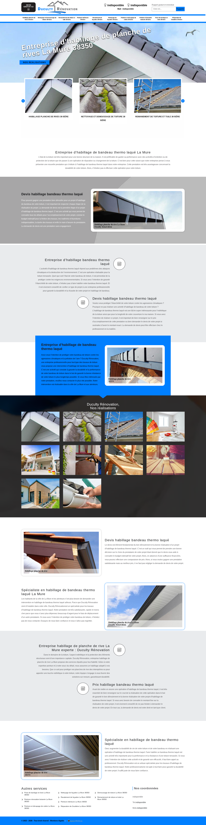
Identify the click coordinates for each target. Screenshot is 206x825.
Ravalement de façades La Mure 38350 (76, 797)
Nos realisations (34, 62)
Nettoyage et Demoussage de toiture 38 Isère (47, 18)
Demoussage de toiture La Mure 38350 (112, 793)
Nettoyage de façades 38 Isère (112, 18)
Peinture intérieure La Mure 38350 (74, 802)
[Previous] (23, 101)
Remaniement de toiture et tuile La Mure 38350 (110, 798)
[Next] (183, 101)
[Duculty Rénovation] (57, 7)
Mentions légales (57, 821)
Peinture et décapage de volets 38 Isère (128, 18)
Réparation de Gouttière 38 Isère (176, 18)
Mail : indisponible (125, 9)
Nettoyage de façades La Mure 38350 (75, 793)
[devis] (28, 9)
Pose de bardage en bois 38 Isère (161, 18)
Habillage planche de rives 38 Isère (29, 18)
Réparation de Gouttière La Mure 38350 (76, 806)
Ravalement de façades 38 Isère (97, 18)
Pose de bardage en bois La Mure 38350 (37, 794)
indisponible (115, 5)
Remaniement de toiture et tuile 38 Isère (67, 18)
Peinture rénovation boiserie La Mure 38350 (38, 800)
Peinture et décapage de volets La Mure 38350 (39, 807)
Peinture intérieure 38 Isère (83, 18)
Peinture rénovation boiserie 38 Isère (145, 18)
